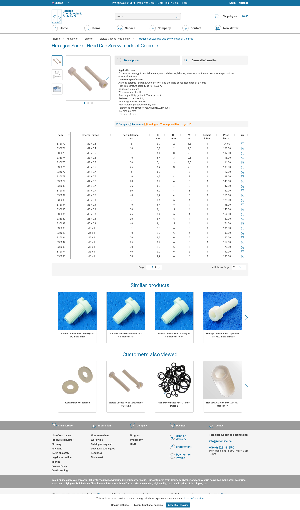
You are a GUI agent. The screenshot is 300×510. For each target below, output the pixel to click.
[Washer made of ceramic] (77, 380)
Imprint (56, 461)
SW (189, 137)
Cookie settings (60, 470)
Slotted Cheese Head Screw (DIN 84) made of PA (77, 335)
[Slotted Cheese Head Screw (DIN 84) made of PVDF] (174, 311)
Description (131, 60)
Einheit (207, 137)
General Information (204, 60)
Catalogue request (101, 444)
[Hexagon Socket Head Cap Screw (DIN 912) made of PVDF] (222, 311)
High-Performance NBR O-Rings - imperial (174, 404)
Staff (133, 444)
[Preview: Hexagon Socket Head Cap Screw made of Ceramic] (57, 60)
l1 (173, 137)
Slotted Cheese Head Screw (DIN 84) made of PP (126, 335)
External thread (90, 135)
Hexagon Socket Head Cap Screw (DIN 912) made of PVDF (222, 335)
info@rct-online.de (220, 441)
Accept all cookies (178, 505)
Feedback (96, 452)
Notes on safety (60, 452)
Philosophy (136, 439)
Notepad (243, 2)
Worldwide (97, 439)
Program (135, 435)
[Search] (178, 16)
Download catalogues (103, 448)
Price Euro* (226, 137)
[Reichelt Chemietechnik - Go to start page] (67, 16)
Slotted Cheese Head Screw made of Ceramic (126, 404)
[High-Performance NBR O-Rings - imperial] (174, 380)
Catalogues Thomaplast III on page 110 (168, 124)
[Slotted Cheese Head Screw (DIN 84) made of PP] (126, 311)
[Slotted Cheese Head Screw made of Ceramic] (126, 380)
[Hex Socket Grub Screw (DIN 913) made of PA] (222, 380)
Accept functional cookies (148, 505)
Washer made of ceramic (77, 402)
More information (194, 498)
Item (60, 135)
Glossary (56, 444)
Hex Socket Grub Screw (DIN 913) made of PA (222, 404)
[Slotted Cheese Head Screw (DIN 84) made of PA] (77, 311)
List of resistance (61, 435)
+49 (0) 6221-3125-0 (123, 2)
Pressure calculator (62, 439)
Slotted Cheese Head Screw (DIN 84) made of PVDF (174, 335)
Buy (242, 135)
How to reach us (100, 435)
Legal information (62, 457)
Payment (57, 448)
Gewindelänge (130, 137)
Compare (123, 124)
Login (232, 2)
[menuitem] (234, 3)
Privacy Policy (59, 466)
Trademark (97, 457)
